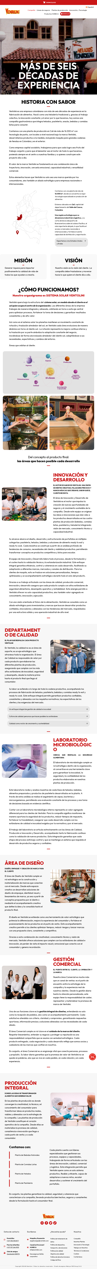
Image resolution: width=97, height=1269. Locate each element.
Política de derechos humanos (60, 1257)
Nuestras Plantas (79, 1242)
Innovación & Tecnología (81, 1245)
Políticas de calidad (56, 1251)
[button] (85, 241)
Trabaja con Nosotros (81, 1248)
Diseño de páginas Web (61, 1266)
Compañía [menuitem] (31, 10)
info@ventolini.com (36, 1250)
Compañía (77, 1239)
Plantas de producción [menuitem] (60, 10)
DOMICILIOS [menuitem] (65, 14)
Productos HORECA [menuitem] (51, 14)
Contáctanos (78, 1257)
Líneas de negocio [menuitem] (43, 10)
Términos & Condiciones (81, 1251)
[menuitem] (89, 7)
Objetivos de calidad (57, 1254)
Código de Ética (55, 1260)
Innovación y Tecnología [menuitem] (78, 10)
